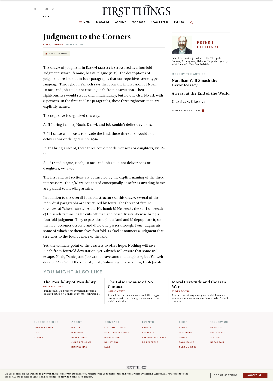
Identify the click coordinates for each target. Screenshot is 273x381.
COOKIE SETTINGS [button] (225, 375)
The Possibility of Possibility (69, 281)
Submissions (112, 337)
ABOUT (76, 322)
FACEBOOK (216, 327)
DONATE (44, 16)
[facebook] (41, 9)
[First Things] (136, 11)
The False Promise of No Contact (130, 284)
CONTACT (112, 322)
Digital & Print (44, 327)
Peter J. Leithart (53, 44)
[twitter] (35, 9)
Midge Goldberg (53, 286)
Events (179, 22)
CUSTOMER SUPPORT (116, 332)
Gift (36, 332)
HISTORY (76, 327)
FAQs (107, 347)
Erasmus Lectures (154, 337)
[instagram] (53, 9)
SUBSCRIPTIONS (46, 322)
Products (185, 332)
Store (183, 327)
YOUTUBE (215, 337)
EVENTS (148, 322)
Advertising (79, 337)
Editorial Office (115, 327)
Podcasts (138, 22)
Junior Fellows (81, 342)
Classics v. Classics (188, 101)
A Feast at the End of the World (201, 93)
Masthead (78, 332)
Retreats (148, 332)
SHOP (183, 322)
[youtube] (47, 9)
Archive (120, 22)
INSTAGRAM (217, 342)
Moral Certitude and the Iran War (199, 284)
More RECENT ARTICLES (186, 111)
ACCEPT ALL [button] (255, 375)
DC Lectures (150, 342)
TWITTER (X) (217, 332)
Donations (111, 342)
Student (39, 337)
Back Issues (186, 342)
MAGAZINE (103, 22)
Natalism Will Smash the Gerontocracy (194, 83)
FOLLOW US (219, 322)
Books (183, 337)
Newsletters (160, 22)
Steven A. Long (181, 291)
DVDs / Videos (188, 347)
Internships (79, 347)
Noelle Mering (116, 291)
